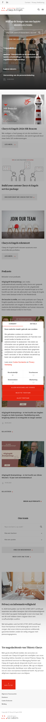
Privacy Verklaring (38, 2)
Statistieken (13, 380)
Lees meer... (9, 144)
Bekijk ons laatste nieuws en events (22, 39)
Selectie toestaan (23, 392)
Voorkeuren (33, 372)
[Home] (13, 9)
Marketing (33, 380)
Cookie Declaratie (19, 362)
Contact (27, 2)
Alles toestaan (23, 398)
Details (33, 324)
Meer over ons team (21, 557)
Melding (4, 704)
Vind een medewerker (22, 550)
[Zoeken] (39, 33)
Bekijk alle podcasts (31, 501)
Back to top (8, 685)
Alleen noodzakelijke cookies (23, 387)
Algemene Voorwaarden (9, 694)
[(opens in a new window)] (10, 718)
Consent (13, 324)
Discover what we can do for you (19, 197)
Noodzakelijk (13, 372)
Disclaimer (5, 697)
